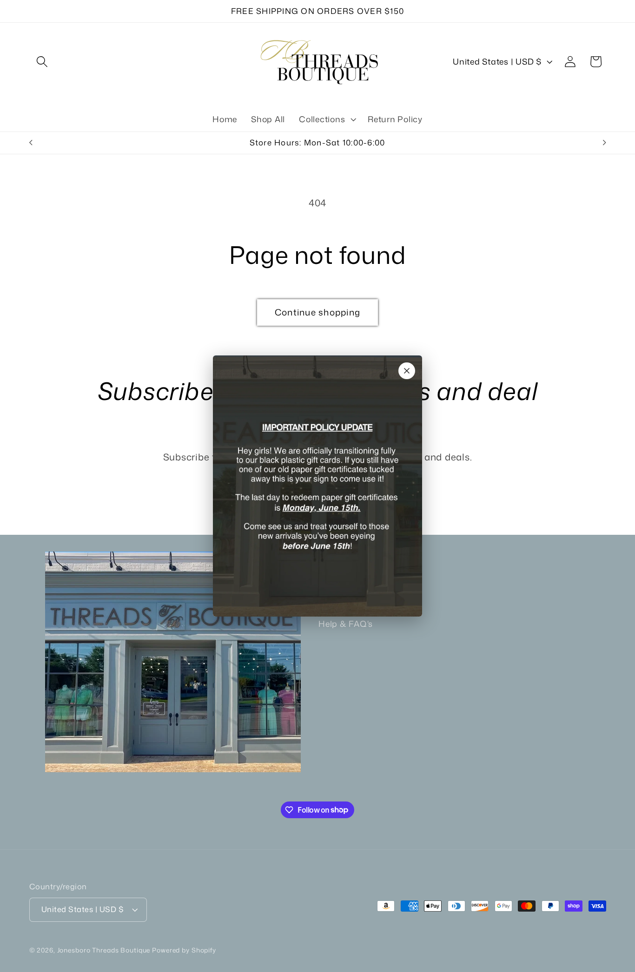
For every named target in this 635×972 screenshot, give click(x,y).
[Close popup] (406, 370)
